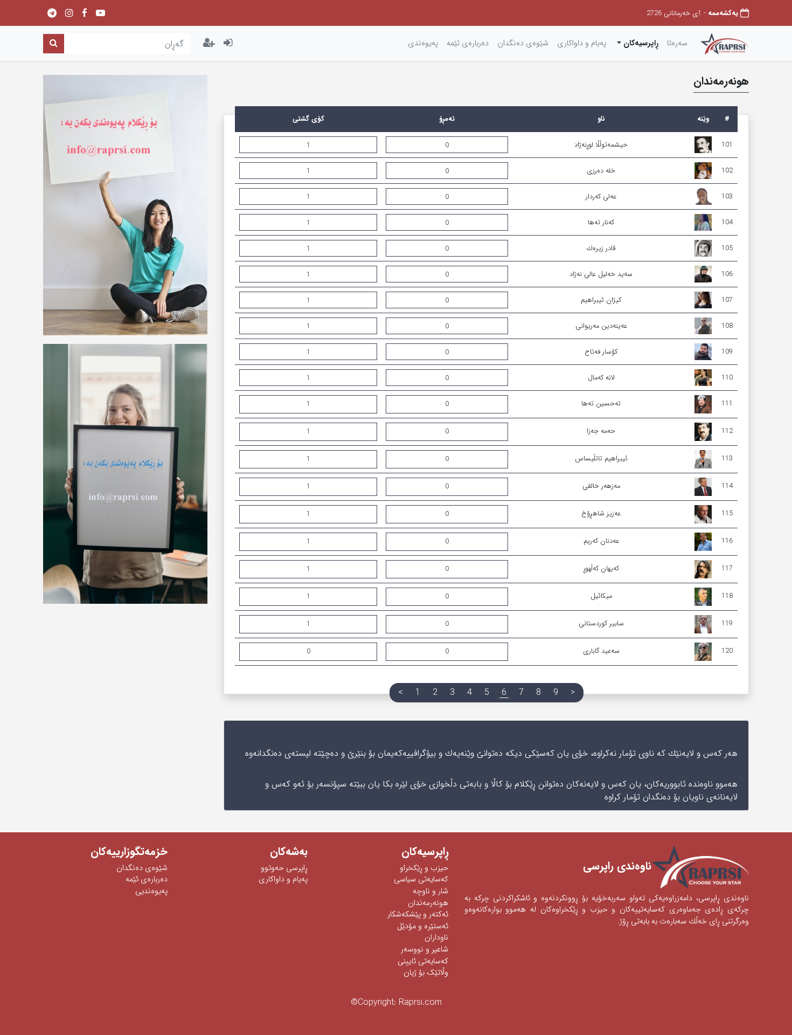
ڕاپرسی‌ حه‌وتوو (284, 868)
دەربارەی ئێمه (468, 43)
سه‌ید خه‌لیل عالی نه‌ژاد (601, 274)
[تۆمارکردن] (209, 43)
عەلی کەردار (601, 196)
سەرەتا (677, 43)
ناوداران (436, 938)
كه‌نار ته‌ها (601, 222)
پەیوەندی (423, 43)
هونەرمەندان (428, 903)
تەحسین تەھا (601, 403)
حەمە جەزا (601, 431)
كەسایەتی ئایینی (423, 961)
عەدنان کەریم (601, 541)
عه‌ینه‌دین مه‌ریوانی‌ (601, 326)
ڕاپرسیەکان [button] (639, 43)
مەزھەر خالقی (601, 486)
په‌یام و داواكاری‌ (581, 43)
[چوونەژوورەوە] (228, 43)
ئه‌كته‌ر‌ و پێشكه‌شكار (417, 914)
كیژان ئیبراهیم (601, 300)
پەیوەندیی (151, 891)
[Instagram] (69, 14)
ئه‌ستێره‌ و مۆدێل (422, 926)
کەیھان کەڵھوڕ (601, 568)
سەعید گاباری (601, 651)
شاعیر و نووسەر (424, 949)
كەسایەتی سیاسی (421, 879)
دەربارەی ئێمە (147, 879)
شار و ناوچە (430, 891)
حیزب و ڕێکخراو (424, 868)
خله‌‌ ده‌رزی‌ (601, 170)
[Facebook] (85, 14)
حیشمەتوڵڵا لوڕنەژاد (601, 145)
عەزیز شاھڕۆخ (601, 513)
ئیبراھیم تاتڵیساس (601, 458)
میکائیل (601, 596)
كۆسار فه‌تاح (601, 352)
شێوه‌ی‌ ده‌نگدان (522, 43)
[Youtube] (100, 14)
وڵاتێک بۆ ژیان (426, 973)
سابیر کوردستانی (601, 623)
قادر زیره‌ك (601, 248)
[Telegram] (52, 14)
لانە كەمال (601, 377)
